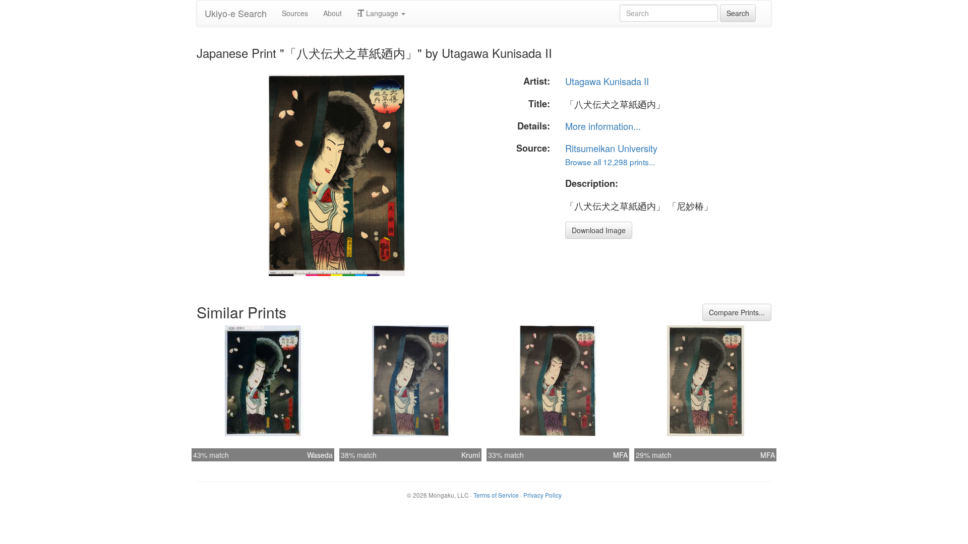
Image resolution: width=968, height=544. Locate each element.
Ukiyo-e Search (236, 13)
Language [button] (382, 13)
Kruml (470, 455)
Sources (295, 13)
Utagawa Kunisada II (607, 81)
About (332, 13)
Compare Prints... (737, 312)
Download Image (599, 230)
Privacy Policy (542, 495)
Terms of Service (496, 495)
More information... (603, 125)
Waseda (320, 455)
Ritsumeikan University (611, 148)
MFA (620, 455)
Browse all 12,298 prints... (610, 161)
